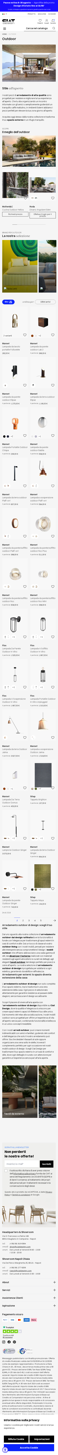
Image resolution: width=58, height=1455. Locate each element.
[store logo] (8, 21)
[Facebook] (9, 1342)
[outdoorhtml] (53, 920)
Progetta (32, 14)
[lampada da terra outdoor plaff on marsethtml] (15, 473)
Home (4, 34)
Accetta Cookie (29, 1447)
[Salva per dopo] (25, 198)
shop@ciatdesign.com (20, 1246)
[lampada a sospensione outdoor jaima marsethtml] (43, 725)
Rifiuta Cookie (16, 1439)
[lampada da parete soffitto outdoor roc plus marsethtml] (43, 523)
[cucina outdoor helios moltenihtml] (15, 185)
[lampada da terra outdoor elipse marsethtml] (43, 372)
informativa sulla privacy (24, 1173)
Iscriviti (46, 1164)
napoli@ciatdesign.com (21, 1270)
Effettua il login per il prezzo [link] (43, 215)
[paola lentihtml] (19, 266)
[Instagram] (3, 1342)
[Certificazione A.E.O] (25, 1351)
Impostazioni (42, 1439)
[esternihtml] (19, 1091)
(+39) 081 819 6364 (18, 1243)
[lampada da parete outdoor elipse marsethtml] (15, 372)
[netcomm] (8, 1351)
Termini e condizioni (21, 1194)
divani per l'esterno (19, 956)
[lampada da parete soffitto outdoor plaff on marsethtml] (15, 523)
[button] (4, 14)
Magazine (42, 14)
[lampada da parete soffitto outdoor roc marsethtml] (15, 574)
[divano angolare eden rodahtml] (43, 185)
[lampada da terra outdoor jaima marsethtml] (15, 725)
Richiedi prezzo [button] (15, 214)
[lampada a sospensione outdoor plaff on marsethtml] (43, 473)
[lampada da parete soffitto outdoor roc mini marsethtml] (43, 574)
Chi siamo (52, 14)
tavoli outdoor (17, 962)
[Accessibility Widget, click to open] (5, 1450)
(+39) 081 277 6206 (18, 1267)
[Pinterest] (14, 1342)
